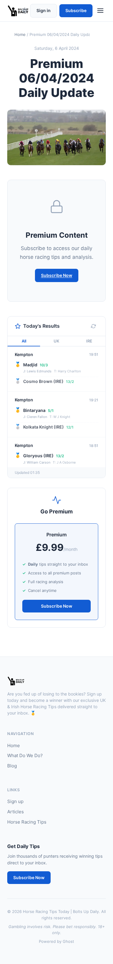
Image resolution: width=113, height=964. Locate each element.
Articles (15, 812)
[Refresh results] (93, 326)
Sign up (15, 801)
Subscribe (75, 10)
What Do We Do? (25, 755)
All (24, 341)
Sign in (43, 10)
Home (20, 34)
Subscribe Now (56, 275)
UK (56, 341)
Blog (12, 766)
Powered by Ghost (56, 941)
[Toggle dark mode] (25, 11)
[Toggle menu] (100, 10)
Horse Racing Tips (26, 822)
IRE (89, 341)
